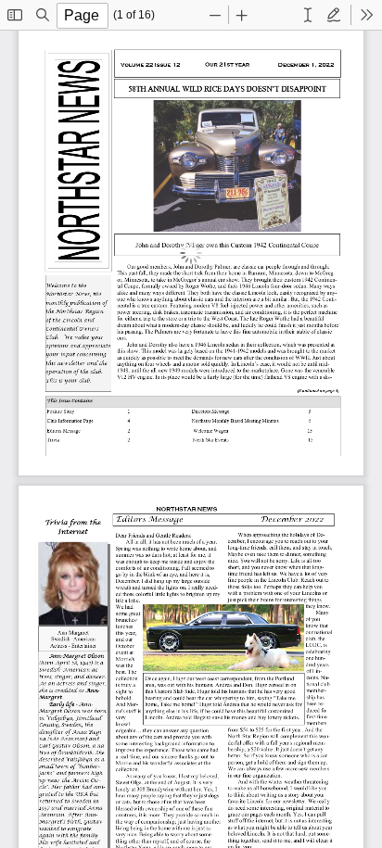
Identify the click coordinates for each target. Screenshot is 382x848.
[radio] (308, 15)
